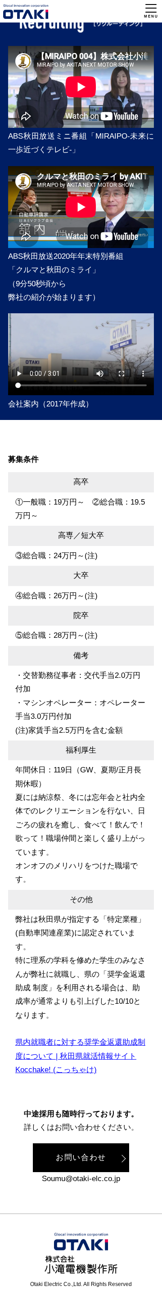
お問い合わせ (81, 1157)
